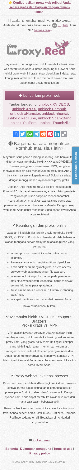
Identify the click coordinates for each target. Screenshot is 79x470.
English (63, 25)
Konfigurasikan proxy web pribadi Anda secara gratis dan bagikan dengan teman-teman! (40, 7)
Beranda (11, 448)
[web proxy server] (39, 47)
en (54, 25)
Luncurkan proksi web (41, 95)
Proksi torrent (41, 440)
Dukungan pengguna (35, 448)
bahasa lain (42, 30)
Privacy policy (39, 453)
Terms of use (62, 448)
